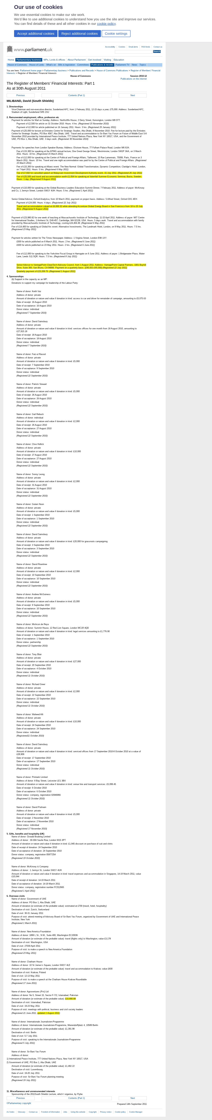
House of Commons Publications (112, 70)
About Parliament (77, 59)
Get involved (94, 59)
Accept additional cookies (35, 33)
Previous (20, 95)
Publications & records (102, 65)
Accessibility (110, 47)
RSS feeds (145, 47)
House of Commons (17, 65)
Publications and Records (81, 70)
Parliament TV (122, 65)
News (134, 65)
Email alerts (133, 47)
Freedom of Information (50, 1112)
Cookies (122, 47)
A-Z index (10, 1112)
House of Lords (36, 65)
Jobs (65, 1112)
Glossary (21, 1112)
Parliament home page (31, 70)
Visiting (107, 59)
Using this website (78, 1112)
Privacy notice (105, 1112)
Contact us (158, 47)
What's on (51, 65)
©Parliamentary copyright (19, 1103)
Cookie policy (120, 1112)
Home (11, 59)
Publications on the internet (134, 79)
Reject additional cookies (79, 33)
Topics (143, 65)
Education (119, 59)
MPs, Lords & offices (54, 59)
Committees (83, 65)
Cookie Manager (135, 1112)
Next (133, 95)
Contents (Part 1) (76, 95)
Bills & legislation (66, 65)
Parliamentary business (29, 59)
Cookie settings (116, 33)
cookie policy (106, 23)
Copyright (93, 1112)
